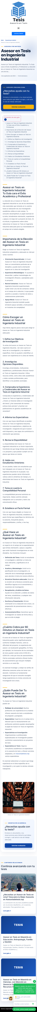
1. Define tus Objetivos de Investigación (19, 139)
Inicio (2, 40)
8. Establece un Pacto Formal (15, 164)
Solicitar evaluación (18, 845)
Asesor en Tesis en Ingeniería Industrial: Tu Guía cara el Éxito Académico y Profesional (19, 125)
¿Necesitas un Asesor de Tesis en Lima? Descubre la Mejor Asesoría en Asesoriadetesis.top (18, 897)
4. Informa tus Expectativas (15, 151)
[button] (18, 28)
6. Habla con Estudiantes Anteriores (18, 156)
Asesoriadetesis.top (22, 754)
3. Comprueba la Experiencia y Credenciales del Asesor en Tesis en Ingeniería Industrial (18, 146)
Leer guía (7, 911)
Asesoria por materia (10, 40)
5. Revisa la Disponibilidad (15, 154)
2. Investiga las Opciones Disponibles (18, 142)
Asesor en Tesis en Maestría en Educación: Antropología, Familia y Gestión (18, 939)
